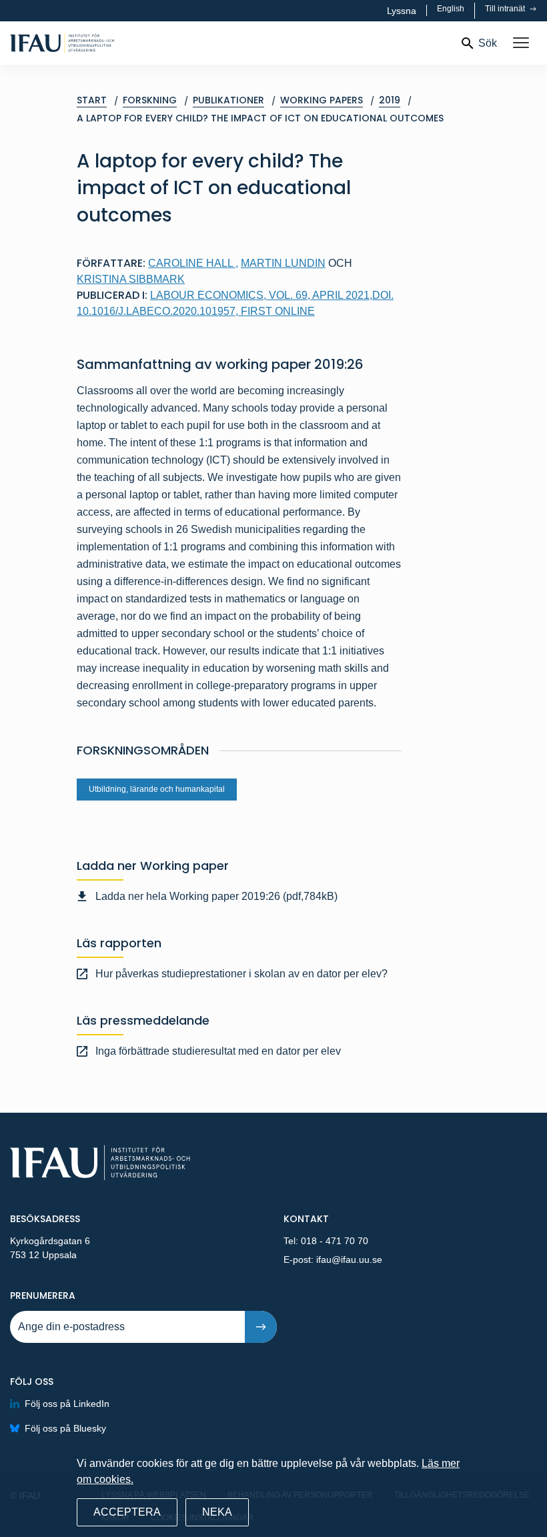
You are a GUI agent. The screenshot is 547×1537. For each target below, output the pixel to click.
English (450, 8)
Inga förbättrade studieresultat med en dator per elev (218, 1051)
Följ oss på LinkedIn (67, 1403)
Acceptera (127, 1512)
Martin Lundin (283, 263)
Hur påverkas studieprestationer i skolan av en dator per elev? (241, 973)
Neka (217, 1512)
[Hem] (104, 43)
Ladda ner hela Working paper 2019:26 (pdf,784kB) (216, 896)
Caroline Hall (193, 263)
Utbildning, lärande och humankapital (157, 789)
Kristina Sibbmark (131, 279)
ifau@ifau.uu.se (349, 1259)
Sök (487, 43)
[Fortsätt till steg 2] (261, 1327)
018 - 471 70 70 (334, 1240)
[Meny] (521, 43)
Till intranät (506, 8)
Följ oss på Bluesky (65, 1428)
